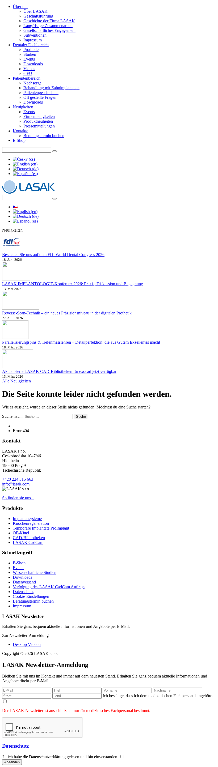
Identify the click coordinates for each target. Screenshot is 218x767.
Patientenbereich (26, 78)
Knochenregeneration (31, 523)
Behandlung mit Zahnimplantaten (51, 88)
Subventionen (35, 35)
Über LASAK (35, 11)
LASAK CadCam (28, 542)
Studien (29, 54)
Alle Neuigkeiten (16, 381)
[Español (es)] (25, 173)
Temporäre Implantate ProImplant (41, 528)
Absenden (12, 762)
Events (29, 59)
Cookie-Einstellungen (31, 596)
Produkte (31, 49)
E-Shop (19, 140)
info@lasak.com (16, 484)
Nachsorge (32, 83)
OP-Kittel (21, 533)
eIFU (27, 73)
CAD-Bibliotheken (29, 537)
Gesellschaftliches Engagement (49, 30)
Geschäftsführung (38, 16)
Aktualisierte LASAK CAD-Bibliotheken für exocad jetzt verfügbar (59, 371)
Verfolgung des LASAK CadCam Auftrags (49, 587)
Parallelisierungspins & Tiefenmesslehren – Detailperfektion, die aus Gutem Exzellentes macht (81, 342)
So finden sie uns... (18, 498)
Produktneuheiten (38, 121)
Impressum (32, 40)
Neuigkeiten (23, 107)
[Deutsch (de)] (26, 169)
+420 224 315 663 (17, 479)
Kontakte (20, 131)
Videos (29, 68)
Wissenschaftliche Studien (34, 572)
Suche (81, 417)
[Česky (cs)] (24, 159)
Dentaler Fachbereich (31, 44)
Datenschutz (23, 591)
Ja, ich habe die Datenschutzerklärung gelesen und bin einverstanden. (60, 757)
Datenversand (24, 582)
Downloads (33, 64)
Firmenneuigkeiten (39, 116)
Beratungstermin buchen (43, 135)
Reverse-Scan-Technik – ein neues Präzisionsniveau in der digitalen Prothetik (67, 313)
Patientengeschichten (40, 92)
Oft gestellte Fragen (39, 97)
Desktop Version (27, 644)
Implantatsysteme (27, 518)
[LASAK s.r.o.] (28, 192)
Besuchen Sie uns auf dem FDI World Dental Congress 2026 (53, 254)
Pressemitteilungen (39, 126)
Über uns (20, 6)
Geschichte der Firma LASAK (49, 21)
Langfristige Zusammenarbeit (48, 25)
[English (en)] (25, 164)
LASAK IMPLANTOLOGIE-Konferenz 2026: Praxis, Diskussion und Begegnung (72, 284)
